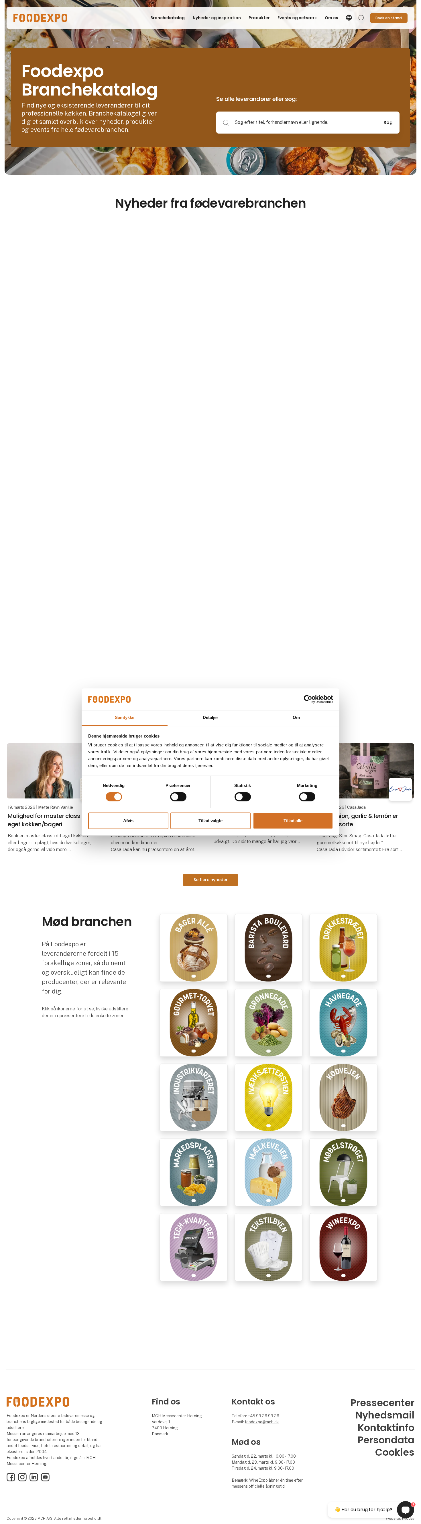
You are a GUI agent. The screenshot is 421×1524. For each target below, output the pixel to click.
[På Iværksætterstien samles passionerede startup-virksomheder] (269, 1097)
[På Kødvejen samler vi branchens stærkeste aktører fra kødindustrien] (343, 1097)
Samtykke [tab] (125, 717)
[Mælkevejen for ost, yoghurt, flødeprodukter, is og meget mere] (269, 1172)
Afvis (128, 820)
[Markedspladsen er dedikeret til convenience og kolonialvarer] (194, 1172)
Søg (388, 122)
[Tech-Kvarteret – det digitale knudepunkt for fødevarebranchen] (194, 1246)
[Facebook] (11, 1480)
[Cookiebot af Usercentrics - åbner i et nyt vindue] (308, 699)
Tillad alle (293, 820)
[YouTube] (45, 1480)
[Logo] (40, 18)
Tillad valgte (210, 820)
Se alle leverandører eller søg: (256, 99)
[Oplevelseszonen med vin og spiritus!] (343, 1246)
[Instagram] (22, 1480)
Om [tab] (296, 717)
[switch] (178, 796)
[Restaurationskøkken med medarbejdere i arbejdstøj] (269, 1246)
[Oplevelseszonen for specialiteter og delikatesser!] (194, 1022)
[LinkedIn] (33, 1480)
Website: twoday (400, 1518)
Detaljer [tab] (211, 717)
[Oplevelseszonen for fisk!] (343, 1022)
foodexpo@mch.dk (262, 1422)
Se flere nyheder (211, 880)
